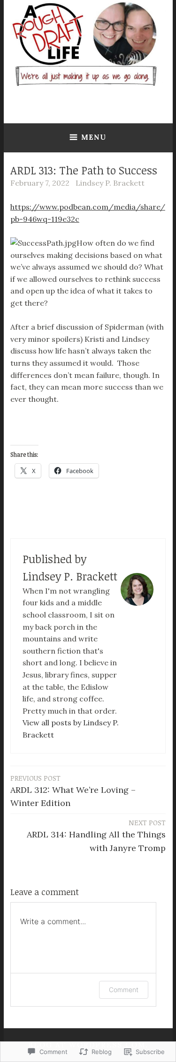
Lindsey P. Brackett (110, 183)
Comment (123, 990)
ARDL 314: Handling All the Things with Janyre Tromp (96, 835)
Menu (93, 137)
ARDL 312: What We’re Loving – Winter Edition (73, 791)
